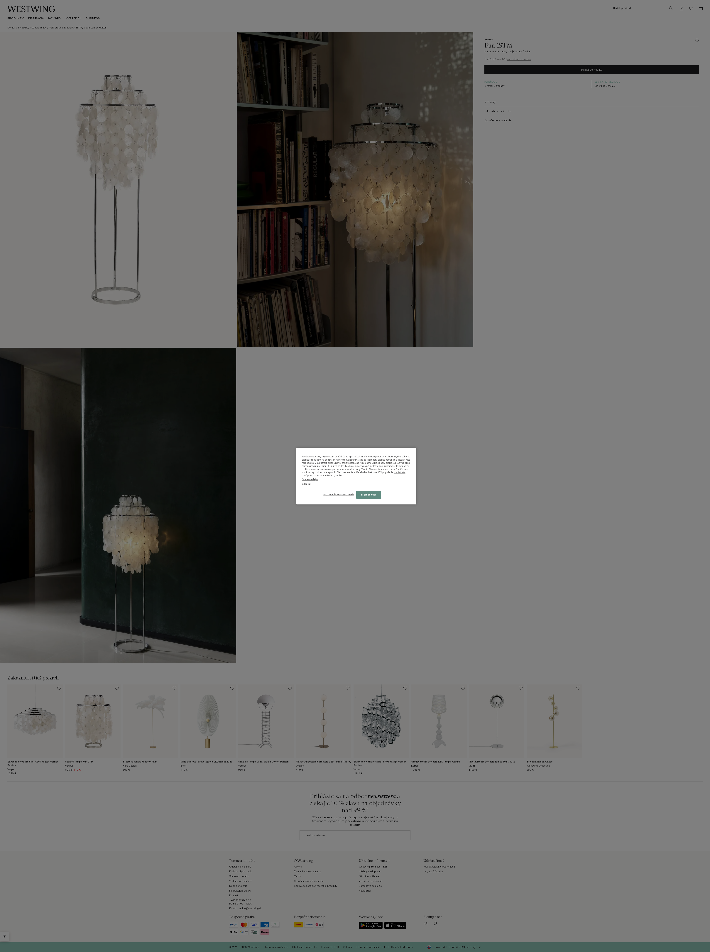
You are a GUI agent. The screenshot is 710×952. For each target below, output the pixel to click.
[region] (356, 476)
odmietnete (399, 472)
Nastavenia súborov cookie (338, 494)
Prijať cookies (369, 494)
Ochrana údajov (310, 479)
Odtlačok (306, 484)
